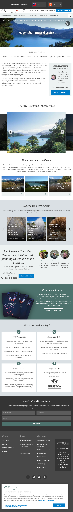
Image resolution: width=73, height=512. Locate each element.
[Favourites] (24, 10)
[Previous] (3, 229)
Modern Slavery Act (43, 460)
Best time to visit (64, 57)
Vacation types (19, 16)
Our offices (5, 441)
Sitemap (4, 451)
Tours (4, 57)
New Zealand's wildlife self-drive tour (54, 226)
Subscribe (36, 424)
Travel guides (14, 57)
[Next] (69, 229)
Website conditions (43, 441)
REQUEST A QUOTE (64, 10)
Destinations (6, 16)
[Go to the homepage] (9, 10)
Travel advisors (25, 453)
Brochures (54, 16)
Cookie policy (41, 457)
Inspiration (33, 16)
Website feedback (8, 448)
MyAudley (5, 444)
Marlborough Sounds (36, 81)
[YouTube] (39, 477)
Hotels (35, 57)
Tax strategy (41, 464)
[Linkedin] (45, 477)
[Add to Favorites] (67, 23)
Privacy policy (41, 453)
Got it (59, 505)
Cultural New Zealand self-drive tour (14, 226)
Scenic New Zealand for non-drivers (35, 227)
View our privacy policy (46, 500)
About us (43, 16)
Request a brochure (53, 310)
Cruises (54, 57)
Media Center (41, 467)
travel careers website (63, 466)
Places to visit (25, 57)
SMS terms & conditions (45, 450)
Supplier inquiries (25, 450)
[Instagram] (34, 477)
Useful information (26, 441)
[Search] (69, 16)
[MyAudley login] (27, 10)
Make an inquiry (60, 92)
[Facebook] (28, 477)
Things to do (45, 57)
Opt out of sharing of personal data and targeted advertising (16, 506)
